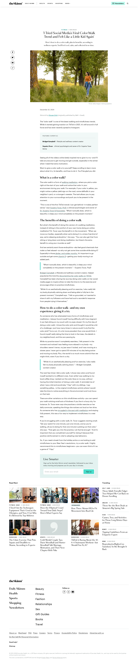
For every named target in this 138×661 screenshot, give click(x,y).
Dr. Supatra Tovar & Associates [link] (52, 211)
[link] (15, 3)
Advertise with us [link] (97, 633)
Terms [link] (49, 633)
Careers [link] (42, 633)
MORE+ (67, 3)
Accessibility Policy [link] (69, 633)
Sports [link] (50, 3)
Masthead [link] (22, 633)
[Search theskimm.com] (127, 3)
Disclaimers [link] (83, 633)
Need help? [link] (13, 642)
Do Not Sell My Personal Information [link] (24, 637)
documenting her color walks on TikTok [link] (75, 276)
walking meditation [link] (70, 182)
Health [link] (42, 3)
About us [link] (13, 633)
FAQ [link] (29, 633)
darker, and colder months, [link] (66, 253)
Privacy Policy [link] (45, 657)
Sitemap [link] (12, 646)
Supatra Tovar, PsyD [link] (58, 208)
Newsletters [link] (16, 608)
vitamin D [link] (62, 256)
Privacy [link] (57, 633)
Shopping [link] (59, 3)
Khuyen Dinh (53, 115)
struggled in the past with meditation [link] (73, 410)
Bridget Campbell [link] (47, 273)
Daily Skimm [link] (29, 3)
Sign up (88, 472)
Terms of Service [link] (58, 657)
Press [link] (35, 633)
